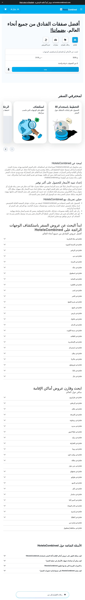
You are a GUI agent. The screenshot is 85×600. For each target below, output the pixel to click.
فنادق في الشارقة (76, 443)
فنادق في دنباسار (76, 494)
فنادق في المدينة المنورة (74, 244)
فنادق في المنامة (76, 279)
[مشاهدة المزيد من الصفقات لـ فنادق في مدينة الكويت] (4, 330)
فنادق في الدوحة (76, 262)
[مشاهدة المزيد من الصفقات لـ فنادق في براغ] (4, 437)
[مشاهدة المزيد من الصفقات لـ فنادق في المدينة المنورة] (4, 244)
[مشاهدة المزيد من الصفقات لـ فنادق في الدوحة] (4, 261)
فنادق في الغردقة (76, 414)
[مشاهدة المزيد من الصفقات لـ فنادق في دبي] (4, 256)
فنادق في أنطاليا (76, 517)
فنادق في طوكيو (76, 477)
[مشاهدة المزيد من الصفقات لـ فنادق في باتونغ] (4, 307)
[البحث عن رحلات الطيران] (65, 40)
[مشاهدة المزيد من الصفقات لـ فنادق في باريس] (4, 313)
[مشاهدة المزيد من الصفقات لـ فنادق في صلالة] (4, 460)
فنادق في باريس (76, 313)
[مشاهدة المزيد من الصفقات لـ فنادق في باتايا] (4, 370)
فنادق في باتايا (77, 370)
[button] (2, 2)
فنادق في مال (77, 376)
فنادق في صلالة (77, 460)
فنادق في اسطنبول (75, 273)
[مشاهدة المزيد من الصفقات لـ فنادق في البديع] (4, 482)
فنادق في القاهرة (76, 284)
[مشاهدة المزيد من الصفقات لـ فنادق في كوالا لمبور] (4, 431)
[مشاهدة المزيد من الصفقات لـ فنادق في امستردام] (4, 347)
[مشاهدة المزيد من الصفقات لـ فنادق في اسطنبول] (4, 273)
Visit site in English (26, 2)
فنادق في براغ (77, 437)
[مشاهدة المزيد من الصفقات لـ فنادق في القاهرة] (4, 284)
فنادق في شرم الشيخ (75, 302)
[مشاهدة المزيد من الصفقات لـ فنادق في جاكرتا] (4, 359)
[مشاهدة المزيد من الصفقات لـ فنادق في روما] (4, 449)
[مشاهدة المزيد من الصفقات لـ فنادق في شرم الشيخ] (4, 301)
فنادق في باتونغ (77, 307)
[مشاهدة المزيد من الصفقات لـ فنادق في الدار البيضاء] (4, 505)
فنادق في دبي (77, 256)
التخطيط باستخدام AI (67, 106)
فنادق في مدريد (76, 426)
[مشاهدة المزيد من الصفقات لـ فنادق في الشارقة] (4, 443)
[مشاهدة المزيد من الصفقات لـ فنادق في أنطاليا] (4, 517)
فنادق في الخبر (77, 296)
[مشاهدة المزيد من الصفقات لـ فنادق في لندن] (4, 290)
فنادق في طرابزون (75, 397)
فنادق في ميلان (77, 353)
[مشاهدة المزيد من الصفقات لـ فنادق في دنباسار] (4, 494)
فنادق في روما (77, 449)
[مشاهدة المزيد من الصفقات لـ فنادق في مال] (4, 376)
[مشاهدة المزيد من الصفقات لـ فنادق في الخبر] (4, 296)
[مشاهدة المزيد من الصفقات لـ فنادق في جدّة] (4, 267)
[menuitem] (75, 41)
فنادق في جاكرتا (76, 359)
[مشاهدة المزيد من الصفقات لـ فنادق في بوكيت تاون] (4, 454)
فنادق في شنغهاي (76, 471)
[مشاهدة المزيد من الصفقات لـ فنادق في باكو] (4, 488)
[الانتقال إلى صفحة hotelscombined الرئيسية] (68, 9)
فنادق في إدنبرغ (76, 511)
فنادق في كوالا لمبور (75, 432)
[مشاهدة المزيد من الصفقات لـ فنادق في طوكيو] (4, 477)
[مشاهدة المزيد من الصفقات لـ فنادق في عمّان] (4, 408)
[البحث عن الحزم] (46, 40)
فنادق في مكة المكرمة (74, 239)
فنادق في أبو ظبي (76, 403)
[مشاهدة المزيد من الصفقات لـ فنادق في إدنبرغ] (4, 511)
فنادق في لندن (77, 290)
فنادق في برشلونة (76, 420)
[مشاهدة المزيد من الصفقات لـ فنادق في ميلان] (4, 353)
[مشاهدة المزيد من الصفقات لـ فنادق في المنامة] (4, 279)
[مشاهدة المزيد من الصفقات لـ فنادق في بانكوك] (4, 319)
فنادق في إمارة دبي (75, 523)
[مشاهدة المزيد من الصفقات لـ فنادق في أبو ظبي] (4, 403)
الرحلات (4, 106)
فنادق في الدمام (76, 325)
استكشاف (38, 106)
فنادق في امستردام (75, 347)
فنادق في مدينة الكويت (74, 330)
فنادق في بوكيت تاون (75, 455)
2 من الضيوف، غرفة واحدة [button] (68, 63)
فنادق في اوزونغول (75, 365)
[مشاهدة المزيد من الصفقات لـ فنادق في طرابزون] (4, 397)
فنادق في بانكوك (76, 319)
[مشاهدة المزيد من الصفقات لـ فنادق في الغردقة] (4, 414)
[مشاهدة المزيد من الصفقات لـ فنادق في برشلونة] (4, 420)
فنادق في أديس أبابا (75, 500)
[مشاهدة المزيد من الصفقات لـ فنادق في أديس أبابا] (4, 500)
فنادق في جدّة (77, 267)
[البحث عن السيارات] (55, 40)
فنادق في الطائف (76, 336)
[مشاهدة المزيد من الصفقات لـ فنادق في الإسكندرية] (4, 342)
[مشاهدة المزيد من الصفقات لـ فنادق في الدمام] (4, 324)
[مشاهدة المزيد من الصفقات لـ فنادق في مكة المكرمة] (4, 238)
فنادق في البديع (77, 483)
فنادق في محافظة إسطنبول (73, 528)
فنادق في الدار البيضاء (75, 506)
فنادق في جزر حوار (75, 466)
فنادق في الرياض (76, 250)
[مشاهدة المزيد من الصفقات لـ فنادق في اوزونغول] (4, 364)
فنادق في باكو (77, 488)
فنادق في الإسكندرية (75, 342)
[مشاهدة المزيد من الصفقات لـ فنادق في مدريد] (4, 426)
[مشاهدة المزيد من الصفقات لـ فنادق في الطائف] (4, 336)
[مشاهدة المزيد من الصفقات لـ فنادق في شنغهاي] (4, 471)
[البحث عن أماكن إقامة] (75, 40)
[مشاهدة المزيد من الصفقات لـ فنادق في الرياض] (4, 250)
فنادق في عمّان (77, 409)
